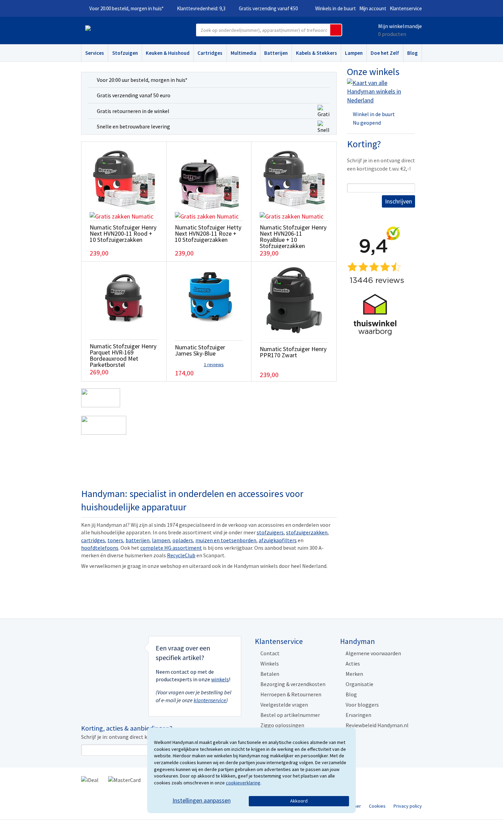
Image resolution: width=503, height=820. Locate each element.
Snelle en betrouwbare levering (133, 126)
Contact (270, 653)
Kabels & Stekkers (316, 53)
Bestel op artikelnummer (290, 714)
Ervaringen (358, 714)
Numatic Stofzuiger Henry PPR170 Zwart (293, 352)
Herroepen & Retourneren (290, 694)
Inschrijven (398, 201)
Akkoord (299, 801)
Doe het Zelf (385, 53)
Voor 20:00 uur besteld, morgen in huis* (142, 79)
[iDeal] (90, 779)
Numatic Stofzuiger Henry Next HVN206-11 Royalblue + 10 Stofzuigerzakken (293, 236)
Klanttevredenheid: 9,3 (201, 8)
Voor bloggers (362, 704)
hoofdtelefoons (99, 547)
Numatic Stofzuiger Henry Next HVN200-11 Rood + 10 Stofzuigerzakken (123, 233)
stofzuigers (270, 532)
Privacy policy (408, 806)
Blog (412, 53)
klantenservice (210, 700)
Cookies (377, 806)
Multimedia (243, 53)
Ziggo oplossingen (282, 725)
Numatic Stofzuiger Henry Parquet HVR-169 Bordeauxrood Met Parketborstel (123, 355)
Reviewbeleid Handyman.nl (377, 725)
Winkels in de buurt (335, 8)
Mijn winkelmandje (400, 26)
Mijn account (372, 8)
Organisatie (359, 684)
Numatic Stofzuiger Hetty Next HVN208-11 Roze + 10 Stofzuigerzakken (208, 233)
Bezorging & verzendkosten (292, 684)
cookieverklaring (243, 783)
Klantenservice (406, 8)
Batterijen (276, 53)
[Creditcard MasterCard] (124, 779)
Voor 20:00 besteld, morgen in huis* (126, 8)
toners (115, 540)
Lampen (354, 53)
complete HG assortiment (171, 547)
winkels (220, 679)
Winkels (269, 663)
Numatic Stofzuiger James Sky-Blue (200, 350)
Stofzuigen (125, 53)
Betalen (269, 673)
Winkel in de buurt (374, 114)
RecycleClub (181, 555)
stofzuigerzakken (306, 532)
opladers (182, 540)
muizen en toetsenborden (225, 540)
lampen (161, 540)
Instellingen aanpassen (201, 800)
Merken (354, 673)
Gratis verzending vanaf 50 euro (133, 95)
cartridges (93, 540)
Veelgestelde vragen (284, 704)
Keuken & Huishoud (168, 53)
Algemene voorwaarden (373, 653)
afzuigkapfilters (278, 540)
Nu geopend (367, 122)
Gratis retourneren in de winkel (133, 111)
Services (94, 53)
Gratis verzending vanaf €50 (268, 8)
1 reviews (214, 364)
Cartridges (209, 53)
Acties (353, 663)
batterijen (138, 540)
